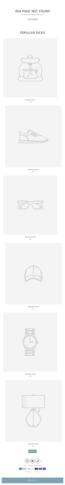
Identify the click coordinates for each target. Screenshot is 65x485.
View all (32, 451)
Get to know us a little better (35, 465)
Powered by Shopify (37, 471)
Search (25, 465)
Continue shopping (32, 19)
